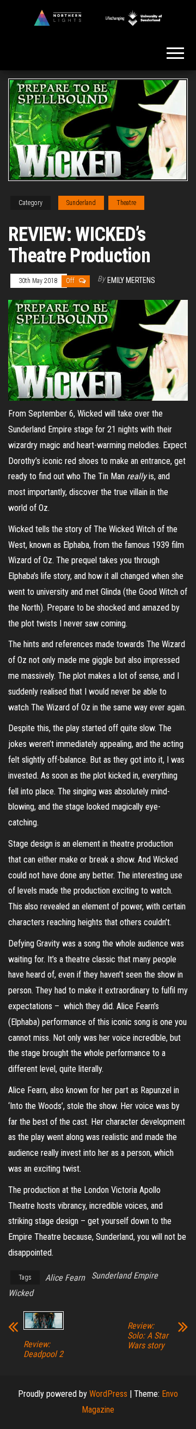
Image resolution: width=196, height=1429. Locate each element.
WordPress (108, 1394)
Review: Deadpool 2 (43, 1349)
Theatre (126, 203)
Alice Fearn (65, 1278)
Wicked (20, 1293)
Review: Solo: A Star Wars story (147, 1335)
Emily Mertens (131, 280)
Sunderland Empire (124, 1275)
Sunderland (81, 203)
